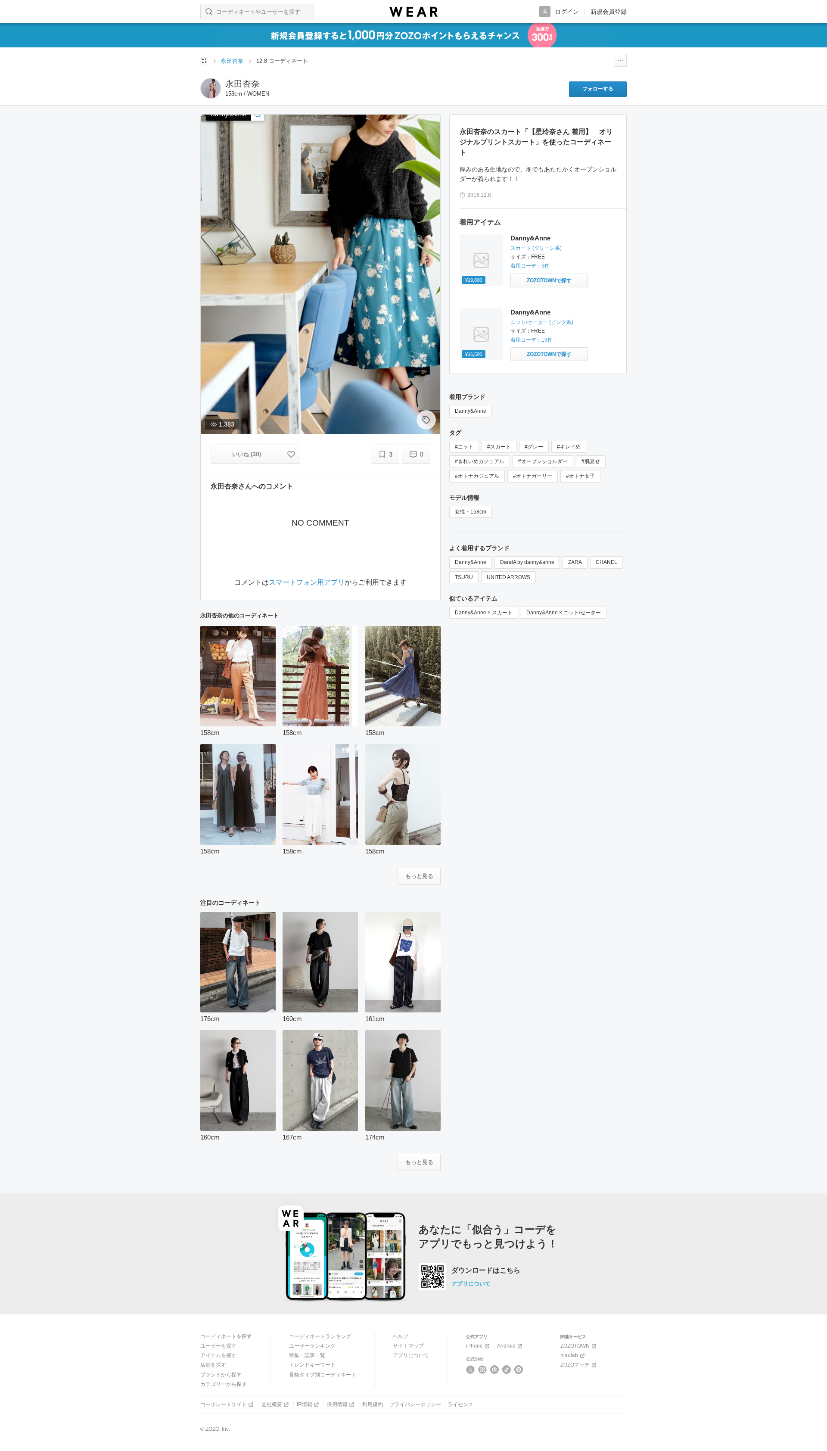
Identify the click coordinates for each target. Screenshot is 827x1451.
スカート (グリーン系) (536, 248)
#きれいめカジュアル (479, 461)
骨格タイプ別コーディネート (322, 1375)
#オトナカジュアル (477, 476)
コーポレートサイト (223, 1404)
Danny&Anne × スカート (484, 613)
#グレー (534, 447)
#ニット (464, 447)
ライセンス (460, 1404)
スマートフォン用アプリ (307, 582)
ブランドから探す (221, 1375)
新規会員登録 (609, 11)
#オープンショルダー (543, 461)
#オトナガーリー (532, 476)
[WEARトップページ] (204, 61)
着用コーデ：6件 (530, 266)
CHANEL (606, 562)
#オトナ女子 (580, 476)
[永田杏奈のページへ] (210, 88)
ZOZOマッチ (575, 1365)
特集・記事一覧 (307, 1355)
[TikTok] (506, 1369)
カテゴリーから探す (223, 1384)
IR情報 (304, 1404)
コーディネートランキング (320, 1336)
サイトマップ (408, 1346)
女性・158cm (470, 512)
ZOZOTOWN (575, 1346)
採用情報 (337, 1404)
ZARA (575, 562)
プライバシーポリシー (415, 1404)
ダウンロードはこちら (485, 1270)
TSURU (464, 577)
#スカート (499, 447)
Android (506, 1346)
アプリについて (471, 1283)
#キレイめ (569, 447)
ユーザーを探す (218, 1346)
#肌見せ (590, 461)
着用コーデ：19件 (531, 340)
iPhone (474, 1346)
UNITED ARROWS (508, 577)
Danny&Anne (530, 238)
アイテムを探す (218, 1355)
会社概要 (271, 1404)
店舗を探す (213, 1365)
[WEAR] (413, 11)
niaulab (569, 1355)
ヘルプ (400, 1336)
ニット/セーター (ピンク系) (541, 322)
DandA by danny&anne (527, 562)
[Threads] (494, 1369)
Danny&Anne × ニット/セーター (563, 613)
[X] (470, 1369)
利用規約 (372, 1404)
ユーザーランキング (312, 1346)
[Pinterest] (518, 1369)
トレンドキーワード (312, 1365)
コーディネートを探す (226, 1336)
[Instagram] (482, 1369)
